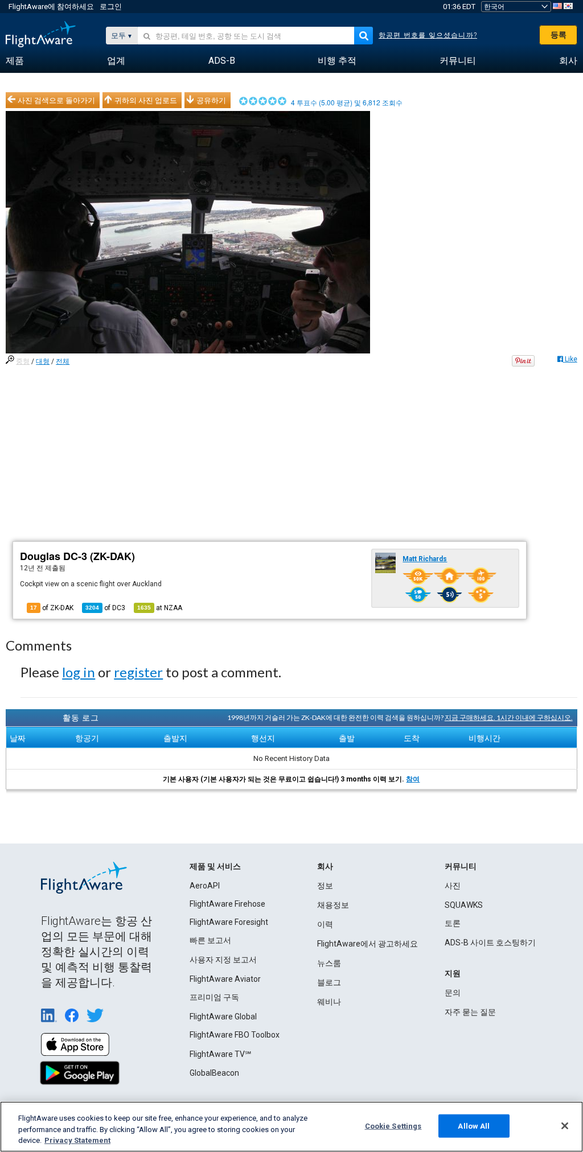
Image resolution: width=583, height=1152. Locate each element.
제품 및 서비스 (215, 866)
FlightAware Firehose (227, 903)
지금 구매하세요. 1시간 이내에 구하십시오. (509, 717)
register (138, 672)
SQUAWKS (464, 905)
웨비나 (329, 1001)
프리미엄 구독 (214, 997)
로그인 (111, 6)
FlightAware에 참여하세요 (51, 6)
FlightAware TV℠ (220, 1054)
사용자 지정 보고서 (223, 959)
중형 (23, 361)
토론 (453, 923)
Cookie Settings (393, 1125)
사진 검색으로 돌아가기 (56, 100)
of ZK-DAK (51, 608)
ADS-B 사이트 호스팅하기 (490, 942)
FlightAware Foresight (229, 922)
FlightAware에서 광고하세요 (367, 943)
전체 (62, 361)
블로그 (329, 982)
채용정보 (333, 905)
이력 (325, 924)
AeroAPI (205, 885)
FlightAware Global (223, 1016)
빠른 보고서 (210, 940)
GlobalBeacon (214, 1072)
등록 (558, 34)
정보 (325, 885)
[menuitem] (15, 61)
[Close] (564, 1125)
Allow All (474, 1125)
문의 (453, 992)
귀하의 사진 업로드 (145, 100)
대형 (43, 361)
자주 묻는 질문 (470, 1012)
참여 (413, 779)
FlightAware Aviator (225, 979)
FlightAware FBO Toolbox (235, 1034)
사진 (453, 885)
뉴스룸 (329, 963)
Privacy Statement (77, 1140)
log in (78, 672)
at (159, 608)
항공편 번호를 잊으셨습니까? (428, 35)
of (105, 608)
